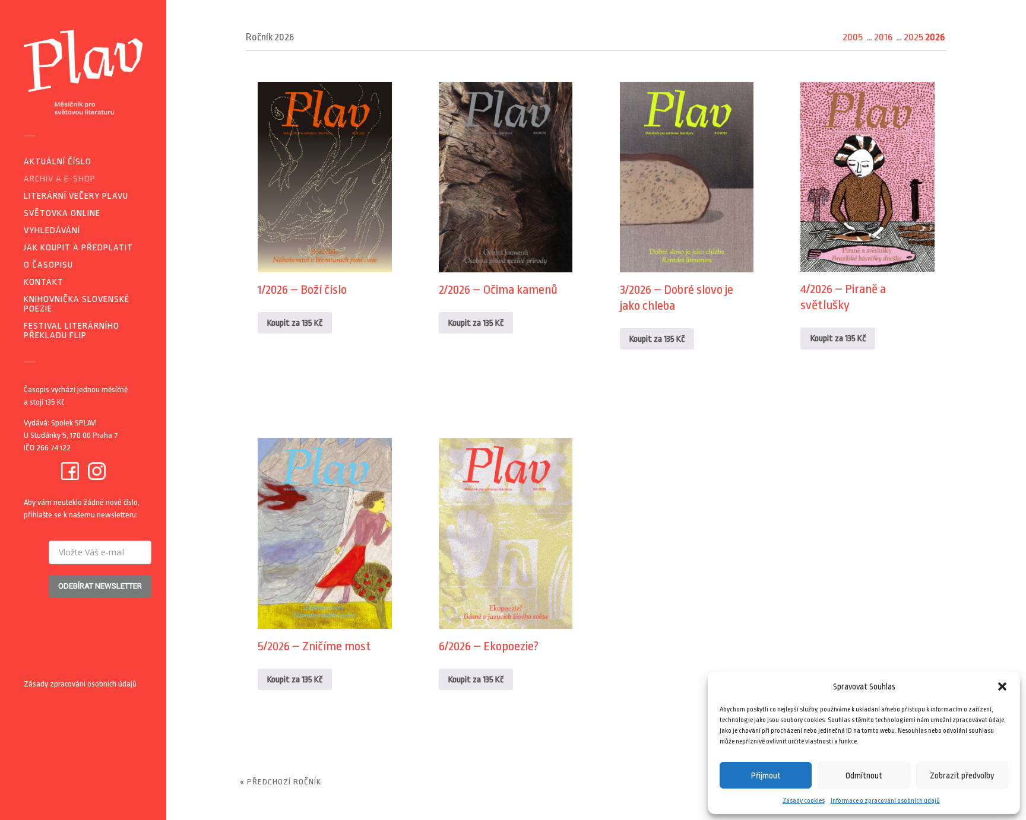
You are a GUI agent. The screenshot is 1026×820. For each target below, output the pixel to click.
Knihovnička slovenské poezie (76, 304)
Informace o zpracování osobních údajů (885, 801)
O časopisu (48, 265)
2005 (853, 37)
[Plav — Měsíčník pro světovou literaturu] (83, 72)
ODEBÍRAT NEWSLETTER (100, 585)
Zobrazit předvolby (962, 775)
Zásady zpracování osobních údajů (80, 683)
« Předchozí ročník (280, 781)
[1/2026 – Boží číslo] (325, 177)
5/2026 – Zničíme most (314, 646)
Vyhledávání (52, 230)
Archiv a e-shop (60, 179)
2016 (883, 37)
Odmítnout (864, 775)
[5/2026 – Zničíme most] (325, 533)
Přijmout (766, 775)
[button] (1002, 686)
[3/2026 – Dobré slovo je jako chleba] (687, 177)
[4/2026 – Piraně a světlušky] (867, 177)
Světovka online (62, 213)
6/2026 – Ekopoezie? (489, 646)
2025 (913, 37)
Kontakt (44, 282)
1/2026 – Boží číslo (302, 289)
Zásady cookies (804, 801)
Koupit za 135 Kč (294, 322)
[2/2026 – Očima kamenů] (506, 177)
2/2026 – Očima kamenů (498, 289)
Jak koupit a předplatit (78, 248)
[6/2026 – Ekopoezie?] (506, 533)
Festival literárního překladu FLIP (71, 331)
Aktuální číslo (57, 162)
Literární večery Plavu (76, 196)
